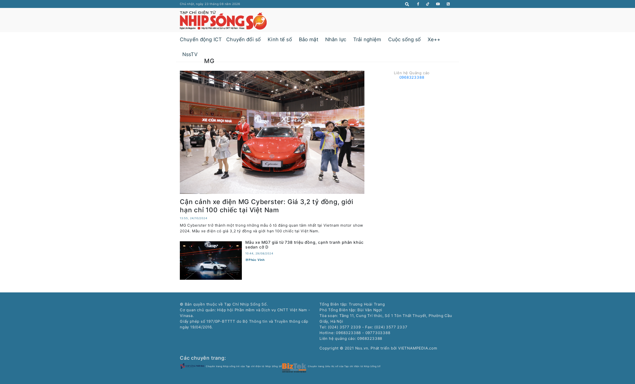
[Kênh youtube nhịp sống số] (438, 4)
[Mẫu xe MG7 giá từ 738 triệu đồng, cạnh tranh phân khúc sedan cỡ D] (211, 260)
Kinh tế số (280, 39)
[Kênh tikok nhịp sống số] (427, 4)
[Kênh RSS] (448, 4)
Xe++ (434, 39)
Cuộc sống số (404, 39)
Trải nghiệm (367, 39)
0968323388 (411, 77)
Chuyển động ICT (201, 39)
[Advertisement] (411, 116)
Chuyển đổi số (243, 39)
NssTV (190, 54)
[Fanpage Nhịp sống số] (418, 4)
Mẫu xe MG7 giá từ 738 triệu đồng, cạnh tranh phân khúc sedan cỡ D (304, 244)
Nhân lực (335, 39)
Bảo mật (308, 39)
